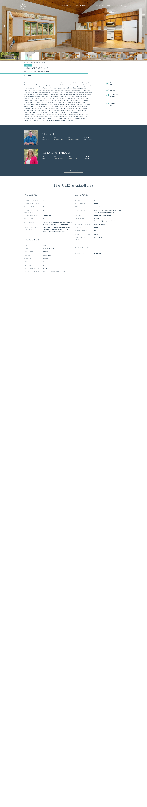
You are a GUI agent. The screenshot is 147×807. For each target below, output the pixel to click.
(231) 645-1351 (58, 139)
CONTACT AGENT (73, 170)
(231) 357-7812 (58, 158)
